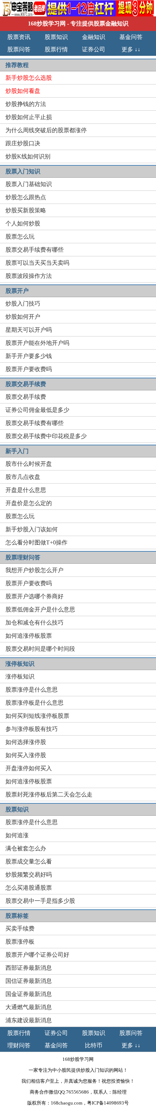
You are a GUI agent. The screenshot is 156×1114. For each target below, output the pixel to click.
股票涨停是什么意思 (31, 689)
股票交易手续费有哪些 (34, 250)
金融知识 (93, 37)
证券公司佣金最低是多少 (37, 410)
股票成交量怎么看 (28, 861)
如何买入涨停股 (25, 755)
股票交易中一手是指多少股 (40, 901)
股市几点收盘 (22, 477)
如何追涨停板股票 (28, 636)
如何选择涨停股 (25, 742)
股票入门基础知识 (28, 184)
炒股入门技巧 (22, 303)
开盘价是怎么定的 (28, 503)
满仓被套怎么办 (25, 848)
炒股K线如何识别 (27, 156)
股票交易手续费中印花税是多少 (46, 436)
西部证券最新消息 (28, 968)
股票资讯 (18, 37)
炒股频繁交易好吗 (28, 874)
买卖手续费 (19, 928)
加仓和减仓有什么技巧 (34, 622)
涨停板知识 (19, 676)
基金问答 (131, 37)
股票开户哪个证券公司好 (37, 955)
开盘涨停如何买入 (28, 768)
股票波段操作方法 (28, 276)
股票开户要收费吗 (28, 369)
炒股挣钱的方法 (25, 104)
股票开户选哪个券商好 (34, 596)
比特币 (93, 1045)
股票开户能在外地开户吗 (37, 343)
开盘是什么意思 (25, 490)
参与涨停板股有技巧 (31, 729)
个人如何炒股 (22, 223)
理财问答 (18, 1045)
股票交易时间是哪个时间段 (40, 649)
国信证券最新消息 (28, 981)
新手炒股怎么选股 (28, 78)
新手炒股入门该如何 (31, 529)
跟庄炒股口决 (22, 143)
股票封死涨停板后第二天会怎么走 (49, 794)
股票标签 (17, 916)
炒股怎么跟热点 (25, 197)
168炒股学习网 (47, 23)
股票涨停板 (19, 941)
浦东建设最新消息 (28, 1020)
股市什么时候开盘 (28, 464)
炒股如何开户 (22, 317)
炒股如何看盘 (22, 91)
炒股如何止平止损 (28, 117)
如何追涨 (17, 835)
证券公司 (93, 49)
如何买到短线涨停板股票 (37, 716)
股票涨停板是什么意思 (34, 703)
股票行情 (56, 49)
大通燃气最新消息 (28, 1007)
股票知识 (56, 37)
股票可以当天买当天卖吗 (37, 263)
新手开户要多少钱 (28, 356)
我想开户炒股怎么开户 (34, 570)
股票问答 (18, 49)
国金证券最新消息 (28, 994)
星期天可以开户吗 (28, 330)
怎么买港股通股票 (28, 888)
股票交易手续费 (25, 397)
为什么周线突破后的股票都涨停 (46, 130)
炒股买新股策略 (25, 210)
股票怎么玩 (19, 236)
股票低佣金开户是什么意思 (40, 609)
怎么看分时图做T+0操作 (36, 542)
